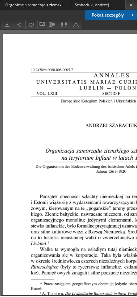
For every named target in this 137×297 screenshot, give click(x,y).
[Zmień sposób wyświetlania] (41, 24)
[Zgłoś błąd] (76, 24)
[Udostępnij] (19, 24)
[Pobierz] (7, 24)
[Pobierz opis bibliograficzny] (52, 25)
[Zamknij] (131, 5)
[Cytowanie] (64, 24)
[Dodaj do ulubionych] (31, 24)
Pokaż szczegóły (108, 15)
